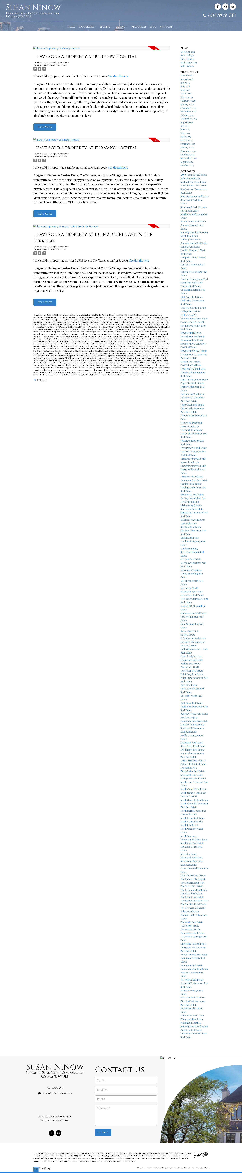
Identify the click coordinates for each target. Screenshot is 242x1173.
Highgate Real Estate (54, 339)
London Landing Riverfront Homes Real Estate (94, 341)
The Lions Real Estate (93, 365)
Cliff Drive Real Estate (131, 322)
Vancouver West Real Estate (143, 370)
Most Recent (187, 75)
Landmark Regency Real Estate (67, 341)
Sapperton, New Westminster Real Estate (121, 356)
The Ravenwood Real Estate (128, 365)
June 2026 (185, 86)
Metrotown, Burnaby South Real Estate (133, 344)
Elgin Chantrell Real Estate (77, 329)
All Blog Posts (188, 51)
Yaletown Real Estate (112, 375)
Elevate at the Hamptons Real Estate (54, 329)
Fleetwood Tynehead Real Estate (96, 332)
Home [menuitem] (71, 27)
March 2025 (186, 140)
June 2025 (185, 129)
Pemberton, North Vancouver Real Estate (118, 348)
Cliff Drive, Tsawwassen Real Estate (152, 322)
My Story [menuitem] (166, 27)
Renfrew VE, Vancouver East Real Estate (89, 353)
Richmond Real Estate (133, 353)
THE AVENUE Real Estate (143, 363)
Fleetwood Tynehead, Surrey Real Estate (122, 332)
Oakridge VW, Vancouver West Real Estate (151, 346)
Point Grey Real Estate (141, 348)
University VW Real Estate (193, 943)
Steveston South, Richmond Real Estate (67, 363)
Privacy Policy (183, 1168)
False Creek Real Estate (47, 332)
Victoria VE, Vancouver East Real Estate (70, 372)
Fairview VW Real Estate (133, 329)
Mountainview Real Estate (42, 346)
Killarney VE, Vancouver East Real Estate (121, 339)
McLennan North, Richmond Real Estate (88, 344)
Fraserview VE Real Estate (80, 334)
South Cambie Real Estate (67, 358)
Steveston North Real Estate (43, 363)
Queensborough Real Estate (89, 351)
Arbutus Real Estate (70, 315)
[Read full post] (101, 50)
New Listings (187, 55)
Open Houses (187, 58)
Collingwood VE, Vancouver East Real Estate (78, 324)
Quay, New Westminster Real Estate (67, 351)
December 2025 (188, 107)
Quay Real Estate (48, 351)
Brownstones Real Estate (117, 317)
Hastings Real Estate (98, 336)
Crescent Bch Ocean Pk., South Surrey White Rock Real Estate (115, 324)
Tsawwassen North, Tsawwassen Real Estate (123, 368)
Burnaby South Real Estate (66, 320)
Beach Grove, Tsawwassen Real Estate (129, 315)
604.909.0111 (222, 15)
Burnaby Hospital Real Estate (54, 65)
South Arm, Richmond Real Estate (45, 358)
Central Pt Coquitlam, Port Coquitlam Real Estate (69, 322)
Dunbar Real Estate (137, 327)
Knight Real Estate (48, 341)
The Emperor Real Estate (161, 363)
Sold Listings (187, 66)
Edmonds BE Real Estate (193, 368)
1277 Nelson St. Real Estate (53, 315)
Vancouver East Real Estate (84, 370)
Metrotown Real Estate (111, 344)
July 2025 (185, 125)
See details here (118, 76)
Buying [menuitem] (121, 27)
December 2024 (188, 151)
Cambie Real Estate (83, 320)
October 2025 (187, 115)
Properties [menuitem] (86, 27)
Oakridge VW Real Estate (127, 346)
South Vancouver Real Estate (108, 360)
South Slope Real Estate (61, 360)
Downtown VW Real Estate (89, 327)
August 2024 (187, 161)
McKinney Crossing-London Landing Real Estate (192, 574)
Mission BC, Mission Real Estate (158, 344)
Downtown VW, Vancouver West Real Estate (114, 327)
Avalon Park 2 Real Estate (86, 315)
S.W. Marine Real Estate (192, 749)
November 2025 (188, 111)
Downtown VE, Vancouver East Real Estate (64, 327)
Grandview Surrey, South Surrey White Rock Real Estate (193, 469)
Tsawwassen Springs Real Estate (151, 368)
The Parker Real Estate (110, 365)
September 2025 (189, 118)
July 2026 (185, 82)
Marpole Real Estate (118, 341)
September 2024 (189, 158)
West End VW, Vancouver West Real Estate (138, 372)
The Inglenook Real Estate (76, 365)
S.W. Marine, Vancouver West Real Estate (56, 356)
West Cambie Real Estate (114, 372)
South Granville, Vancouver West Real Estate (142, 358)
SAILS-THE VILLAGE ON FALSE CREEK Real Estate (88, 356)
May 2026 (185, 89)
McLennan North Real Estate (64, 344)
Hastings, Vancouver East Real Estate (119, 336)
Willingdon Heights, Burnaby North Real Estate (89, 375)
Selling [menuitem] (105, 27)
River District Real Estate (151, 353)
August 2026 (187, 79)
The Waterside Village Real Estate (65, 368)
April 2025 (186, 136)
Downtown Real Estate (41, 327)
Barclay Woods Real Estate (105, 315)
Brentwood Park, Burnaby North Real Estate (69, 317)
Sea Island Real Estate (143, 356)
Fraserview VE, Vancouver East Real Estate (104, 334)
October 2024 (187, 154)
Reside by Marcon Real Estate (114, 353)
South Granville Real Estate (116, 358)
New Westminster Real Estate (62, 346)
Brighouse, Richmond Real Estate (96, 317)
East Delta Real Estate (152, 327)
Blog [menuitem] (153, 27)
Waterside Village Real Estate (94, 372)
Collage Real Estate (55, 324)
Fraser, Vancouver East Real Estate (58, 334)
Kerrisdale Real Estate (70, 339)
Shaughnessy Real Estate (160, 356)
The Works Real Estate (86, 368)
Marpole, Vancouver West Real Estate (139, 341)
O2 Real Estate (112, 346)
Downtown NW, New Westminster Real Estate (153, 324)
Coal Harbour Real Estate (193, 307)
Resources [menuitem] (138, 27)
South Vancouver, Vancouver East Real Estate (134, 360)
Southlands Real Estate (159, 360)
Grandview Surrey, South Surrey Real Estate (135, 334)
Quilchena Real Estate (107, 351)
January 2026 (187, 104)
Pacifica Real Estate (97, 348)
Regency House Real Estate (153, 351)
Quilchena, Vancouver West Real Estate (129, 351)
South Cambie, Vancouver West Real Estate (91, 358)
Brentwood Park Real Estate (43, 317)
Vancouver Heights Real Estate (105, 370)
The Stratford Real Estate (147, 365)
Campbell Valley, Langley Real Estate (129, 320)
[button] (218, 6)
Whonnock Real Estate (64, 375)
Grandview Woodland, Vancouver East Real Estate (72, 336)
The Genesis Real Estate (41, 365)
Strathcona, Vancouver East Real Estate (95, 363)
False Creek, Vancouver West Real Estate (70, 332)
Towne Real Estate (100, 368)
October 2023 (187, 165)
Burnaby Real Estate (49, 320)
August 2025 (187, 122)
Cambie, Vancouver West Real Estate (103, 320)
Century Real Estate (94, 322)
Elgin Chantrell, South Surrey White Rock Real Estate (105, 329)
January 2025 (187, 147)
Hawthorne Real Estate (140, 336)
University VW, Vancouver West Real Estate (60, 370)
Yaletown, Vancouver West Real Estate (134, 375)
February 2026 (188, 100)
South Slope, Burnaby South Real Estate (84, 360)
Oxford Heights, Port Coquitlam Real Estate (74, 348)
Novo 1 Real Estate (100, 346)
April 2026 (186, 93)
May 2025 (185, 133)
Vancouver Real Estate (124, 370)
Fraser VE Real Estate (144, 332)
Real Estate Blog (189, 62)
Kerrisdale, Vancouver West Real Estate (92, 339)
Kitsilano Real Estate (143, 339)
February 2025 (188, 143)
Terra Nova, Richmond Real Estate (122, 363)
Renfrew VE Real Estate (67, 353)
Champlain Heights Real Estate (112, 322)
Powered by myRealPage (199, 1168)
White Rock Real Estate (47, 375)
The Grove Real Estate (58, 365)
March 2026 (187, 97)
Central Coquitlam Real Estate (153, 320)
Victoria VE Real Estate (47, 372)
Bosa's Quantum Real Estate (152, 315)
